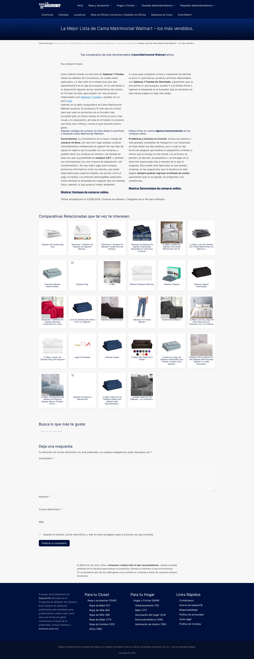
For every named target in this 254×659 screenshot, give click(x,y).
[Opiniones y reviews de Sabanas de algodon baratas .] (82, 232)
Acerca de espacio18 (191, 605)
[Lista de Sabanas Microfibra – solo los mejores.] (82, 308)
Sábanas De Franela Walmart (142, 321)
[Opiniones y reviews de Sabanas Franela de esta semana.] (112, 232)
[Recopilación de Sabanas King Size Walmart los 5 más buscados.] (142, 272)
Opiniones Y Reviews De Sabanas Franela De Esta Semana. (112, 246)
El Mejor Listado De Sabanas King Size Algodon (52, 358)
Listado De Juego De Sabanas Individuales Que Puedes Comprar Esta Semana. (171, 360)
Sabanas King (82, 284)
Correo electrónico (50, 509)
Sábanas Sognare (171, 284)
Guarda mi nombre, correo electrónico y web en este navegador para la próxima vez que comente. (98, 534)
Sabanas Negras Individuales (201, 285)
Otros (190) (95, 628)
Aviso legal (185, 619)
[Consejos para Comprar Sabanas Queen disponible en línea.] (112, 345)
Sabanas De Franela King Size (52, 245)
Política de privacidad (191, 614)
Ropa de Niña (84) (99, 610)
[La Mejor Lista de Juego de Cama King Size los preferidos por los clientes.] (201, 308)
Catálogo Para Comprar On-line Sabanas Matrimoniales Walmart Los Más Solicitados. (201, 360)
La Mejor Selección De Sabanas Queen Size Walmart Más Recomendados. (112, 400)
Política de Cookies (190, 623)
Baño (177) (141, 610)
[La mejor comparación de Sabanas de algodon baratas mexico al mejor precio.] (52, 385)
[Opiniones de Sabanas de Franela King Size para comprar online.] (52, 232)
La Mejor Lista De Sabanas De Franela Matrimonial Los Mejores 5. (201, 246)
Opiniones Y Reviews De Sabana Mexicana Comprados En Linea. (52, 322)
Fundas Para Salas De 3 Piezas (141, 358)
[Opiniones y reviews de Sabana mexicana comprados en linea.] (52, 308)
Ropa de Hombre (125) (102, 624)
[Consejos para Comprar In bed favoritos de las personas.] (112, 272)
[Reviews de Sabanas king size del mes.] (82, 272)
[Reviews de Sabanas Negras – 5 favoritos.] (201, 272)
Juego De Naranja (82, 357)
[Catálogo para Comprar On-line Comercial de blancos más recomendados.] (172, 308)
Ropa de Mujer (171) (100, 619)
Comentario (46, 458)
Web (41, 521)
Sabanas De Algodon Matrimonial (82, 398)
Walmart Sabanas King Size (142, 284)
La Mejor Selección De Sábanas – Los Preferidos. (141, 398)
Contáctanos (186, 600)
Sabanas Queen (112, 357)
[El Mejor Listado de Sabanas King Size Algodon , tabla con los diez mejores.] (52, 345)
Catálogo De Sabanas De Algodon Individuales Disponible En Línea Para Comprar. (142, 247)
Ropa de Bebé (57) (99, 605)
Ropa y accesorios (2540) (102, 600)
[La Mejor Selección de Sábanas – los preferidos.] (142, 385)
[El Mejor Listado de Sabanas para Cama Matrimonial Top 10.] (172, 232)
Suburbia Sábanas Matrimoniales (52, 285)
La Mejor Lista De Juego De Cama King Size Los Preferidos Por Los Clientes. (201, 322)
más (69, 100)
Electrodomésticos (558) (149, 619)
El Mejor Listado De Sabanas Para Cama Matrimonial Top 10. (172, 246)
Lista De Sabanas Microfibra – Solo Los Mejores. (82, 321)
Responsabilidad (188, 609)
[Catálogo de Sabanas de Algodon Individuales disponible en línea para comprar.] (142, 232)
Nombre (44, 496)
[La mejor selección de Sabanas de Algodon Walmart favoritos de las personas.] (142, 308)
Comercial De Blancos (171, 320)
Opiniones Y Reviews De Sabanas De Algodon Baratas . (82, 246)
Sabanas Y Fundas (91, 97)
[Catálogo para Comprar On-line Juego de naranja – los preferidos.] (82, 345)
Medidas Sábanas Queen (112, 320)
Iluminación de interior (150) (150, 624)
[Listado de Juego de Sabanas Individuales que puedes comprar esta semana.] (172, 345)
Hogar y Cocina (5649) (146, 600)
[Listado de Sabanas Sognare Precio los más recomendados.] (172, 272)
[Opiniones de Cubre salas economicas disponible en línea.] (142, 345)
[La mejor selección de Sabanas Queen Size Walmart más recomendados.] (112, 385)
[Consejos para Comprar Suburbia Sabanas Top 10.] (52, 272)
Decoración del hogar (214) (150, 614)
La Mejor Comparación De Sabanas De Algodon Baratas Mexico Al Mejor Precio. (52, 400)
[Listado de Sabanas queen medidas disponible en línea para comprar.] (112, 308)
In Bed (112, 284)
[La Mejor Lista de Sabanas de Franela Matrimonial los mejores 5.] (201, 232)
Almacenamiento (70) (147, 605)
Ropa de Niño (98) (99, 614)
